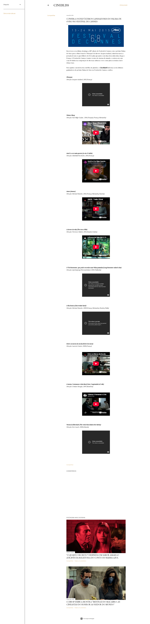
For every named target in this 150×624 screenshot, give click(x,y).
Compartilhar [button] (51, 15)
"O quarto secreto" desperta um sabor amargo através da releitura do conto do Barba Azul (92, 556)
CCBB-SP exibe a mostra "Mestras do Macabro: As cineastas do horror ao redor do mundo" (93, 603)
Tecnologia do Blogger (88, 618)
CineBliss (61, 5)
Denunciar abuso (9, 13)
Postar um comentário (80, 561)
